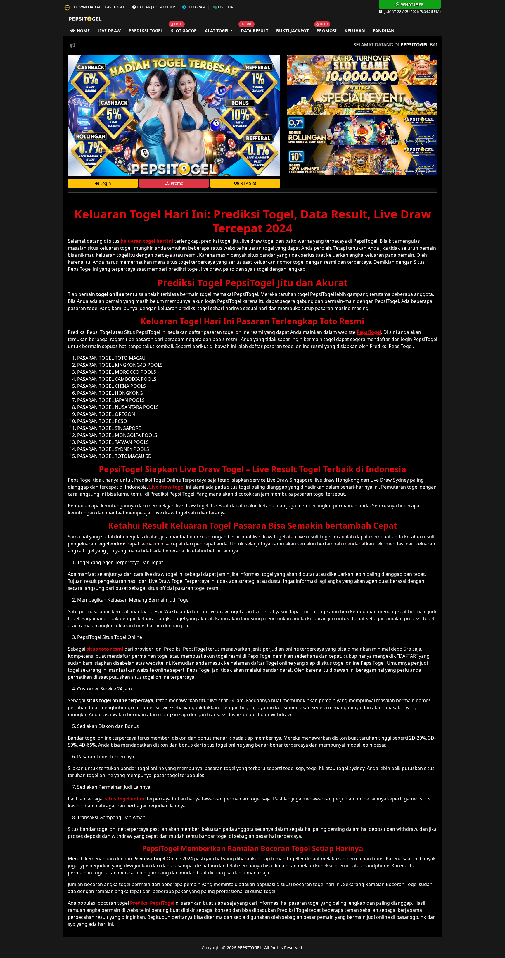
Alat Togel (217, 30)
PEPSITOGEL (249, 947)
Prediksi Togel (146, 30)
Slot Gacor (184, 30)
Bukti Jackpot (292, 30)
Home (82, 30)
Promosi (327, 30)
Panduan (384, 30)
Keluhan (355, 30)
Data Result (254, 30)
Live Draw (109, 30)
